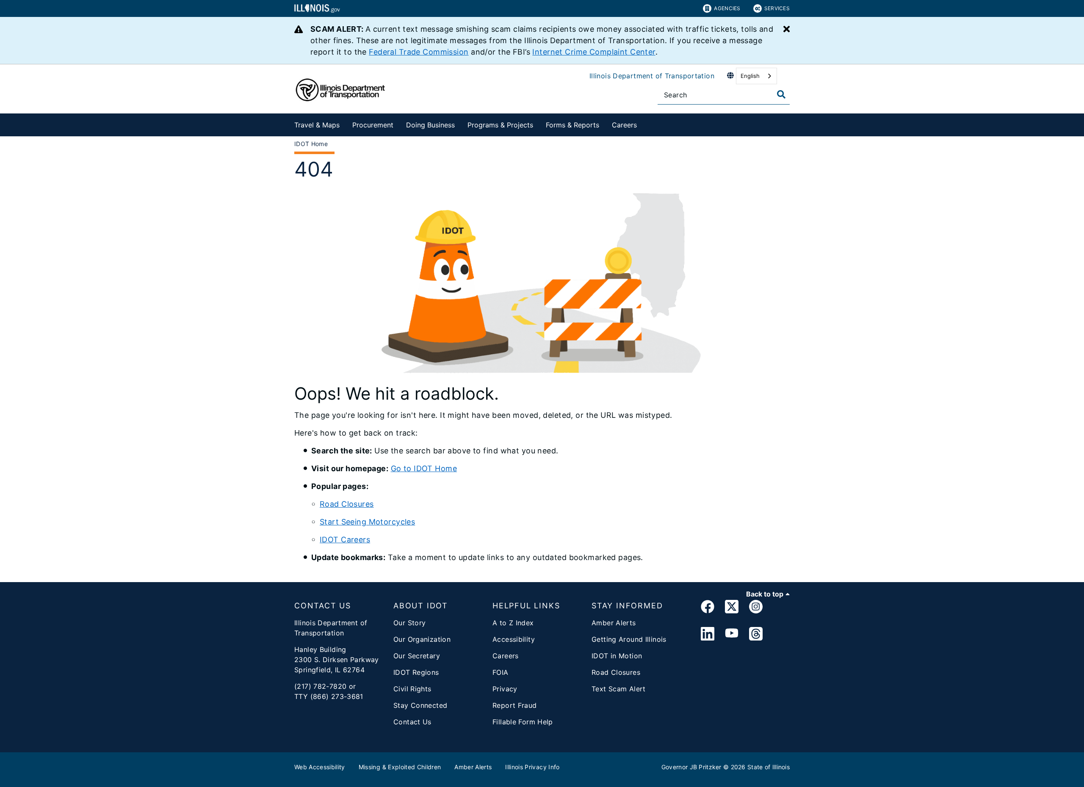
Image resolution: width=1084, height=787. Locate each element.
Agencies (727, 8)
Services (777, 8)
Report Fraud (514, 705)
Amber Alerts (614, 623)
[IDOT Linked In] (707, 634)
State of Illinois (768, 766)
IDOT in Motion (617, 656)
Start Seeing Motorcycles (367, 521)
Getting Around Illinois (629, 639)
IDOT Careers (345, 539)
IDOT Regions (416, 672)
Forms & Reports (572, 125)
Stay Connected (420, 705)
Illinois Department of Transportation (651, 76)
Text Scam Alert (619, 689)
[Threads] (756, 634)
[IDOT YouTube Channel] (731, 634)
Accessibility (513, 639)
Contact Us (412, 722)
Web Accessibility (319, 766)
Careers (624, 125)
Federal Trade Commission (418, 51)
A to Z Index (513, 623)
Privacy (504, 689)
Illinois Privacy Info (532, 766)
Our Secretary (416, 656)
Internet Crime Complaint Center (593, 51)
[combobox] (756, 76)
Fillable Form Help (522, 722)
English (750, 75)
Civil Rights (412, 689)
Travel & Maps (317, 125)
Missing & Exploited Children (400, 766)
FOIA (500, 672)
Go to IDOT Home (424, 468)
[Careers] (643, 123)
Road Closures (347, 504)
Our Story (409, 623)
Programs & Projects (500, 125)
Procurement (372, 125)
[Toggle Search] (781, 94)
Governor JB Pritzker (691, 766)
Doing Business (430, 125)
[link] (707, 608)
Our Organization (422, 639)
